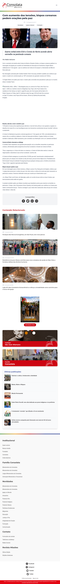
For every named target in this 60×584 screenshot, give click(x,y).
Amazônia (5, 495)
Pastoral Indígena (7, 502)
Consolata (5, 454)
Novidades (20, 25)
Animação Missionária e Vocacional (12, 476)
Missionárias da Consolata (9, 470)
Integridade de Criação (8, 520)
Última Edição (6, 552)
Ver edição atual (30, 325)
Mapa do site (35, 578)
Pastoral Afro (6, 498)
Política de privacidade (26, 578)
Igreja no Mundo (30, 25)
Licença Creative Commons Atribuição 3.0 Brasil (26, 581)
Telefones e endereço (8, 539)
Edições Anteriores (7, 555)
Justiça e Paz (6, 517)
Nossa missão (6, 448)
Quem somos (6, 445)
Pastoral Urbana (6, 505)
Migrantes (5, 511)
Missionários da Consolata (9, 467)
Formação (39, 25)
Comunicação (6, 527)
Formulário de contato (8, 536)
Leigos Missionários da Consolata (11, 473)
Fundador (5, 451)
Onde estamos (6, 458)
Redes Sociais (6, 542)
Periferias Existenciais (8, 508)
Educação (5, 514)
